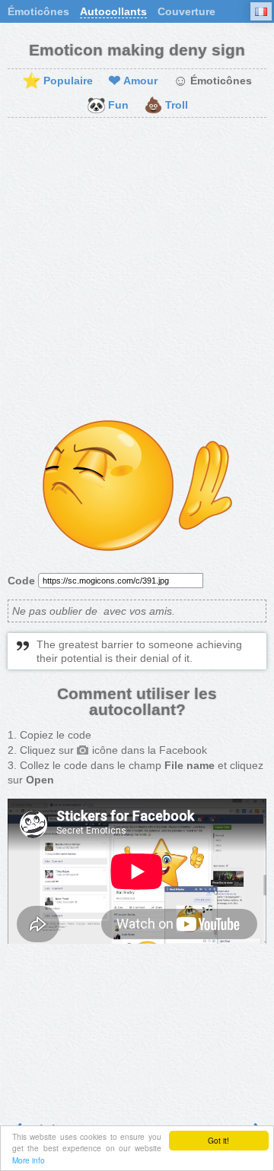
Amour (133, 81)
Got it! (218, 1140)
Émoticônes (38, 11)
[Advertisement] (137, 270)
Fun (108, 105)
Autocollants (113, 11)
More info (28, 1160)
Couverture (186, 11)
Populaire (57, 81)
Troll (166, 105)
